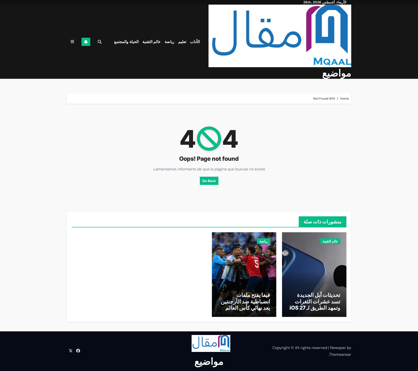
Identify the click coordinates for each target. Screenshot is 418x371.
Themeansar (340, 354)
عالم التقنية (151, 41)
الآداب (195, 41)
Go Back (209, 181)
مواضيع (336, 73)
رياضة (169, 41)
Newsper (338, 347)
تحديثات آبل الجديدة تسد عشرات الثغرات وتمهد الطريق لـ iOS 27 (315, 301)
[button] (72, 41)
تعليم (182, 41)
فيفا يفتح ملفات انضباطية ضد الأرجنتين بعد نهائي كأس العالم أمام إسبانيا (245, 304)
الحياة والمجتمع (126, 41)
